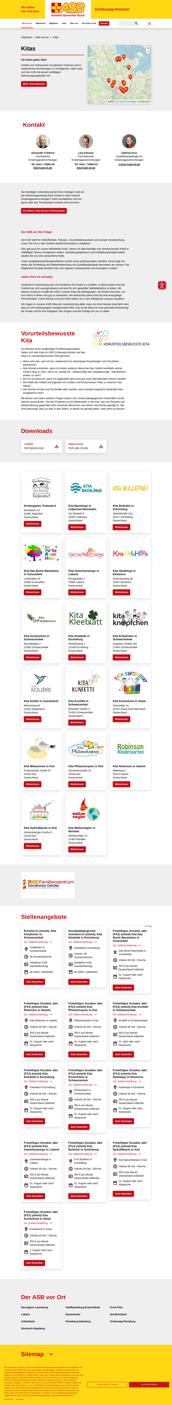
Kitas (56, 37)
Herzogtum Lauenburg (34, 1307)
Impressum (20, 1399)
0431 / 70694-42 (88, 164)
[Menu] (149, 23)
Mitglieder (53, 23)
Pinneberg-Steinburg (78, 1321)
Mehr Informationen (34, 84)
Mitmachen (41, 23)
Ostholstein (28, 1321)
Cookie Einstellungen (107, 1384)
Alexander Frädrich (42, 152)
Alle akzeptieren (149, 1384)
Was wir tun (27, 23)
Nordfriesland (118, 1314)
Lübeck (25, 1314)
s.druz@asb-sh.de (129, 164)
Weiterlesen (32, 523)
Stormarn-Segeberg (33, 1328)
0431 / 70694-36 (45, 164)
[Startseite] (68, 9)
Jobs (64, 23)
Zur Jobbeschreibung (36, 941)
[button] (123, 91)
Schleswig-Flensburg (122, 1321)
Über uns (74, 23)
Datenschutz (8, 1399)
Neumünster (73, 1314)
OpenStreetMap (127, 101)
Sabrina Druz (129, 152)
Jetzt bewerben (34, 982)
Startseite (26, 37)
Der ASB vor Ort (89, 23)
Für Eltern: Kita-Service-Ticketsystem (44, 210)
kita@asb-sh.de (43, 167)
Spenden (104, 23)
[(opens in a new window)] (86, 885)
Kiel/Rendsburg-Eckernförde (83, 1307)
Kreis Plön (116, 1307)
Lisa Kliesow (86, 152)
